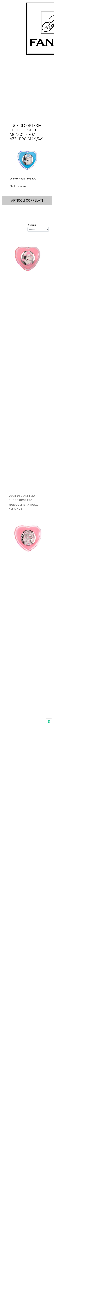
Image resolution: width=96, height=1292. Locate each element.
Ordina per (31, 225)
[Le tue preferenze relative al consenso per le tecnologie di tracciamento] (49, 721)
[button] (27, 159)
